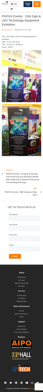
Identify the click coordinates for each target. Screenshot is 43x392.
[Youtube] (37, 382)
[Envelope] (26, 382)
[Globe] (21, 382)
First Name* (13, 214)
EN (15, 4)
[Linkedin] (16, 382)
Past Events (8, 30)
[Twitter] (10, 382)
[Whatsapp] (32, 382)
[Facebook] (5, 382)
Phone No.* (13, 235)
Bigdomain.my (33, 388)
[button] (11, 9)
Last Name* (13, 225)
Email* (11, 245)
